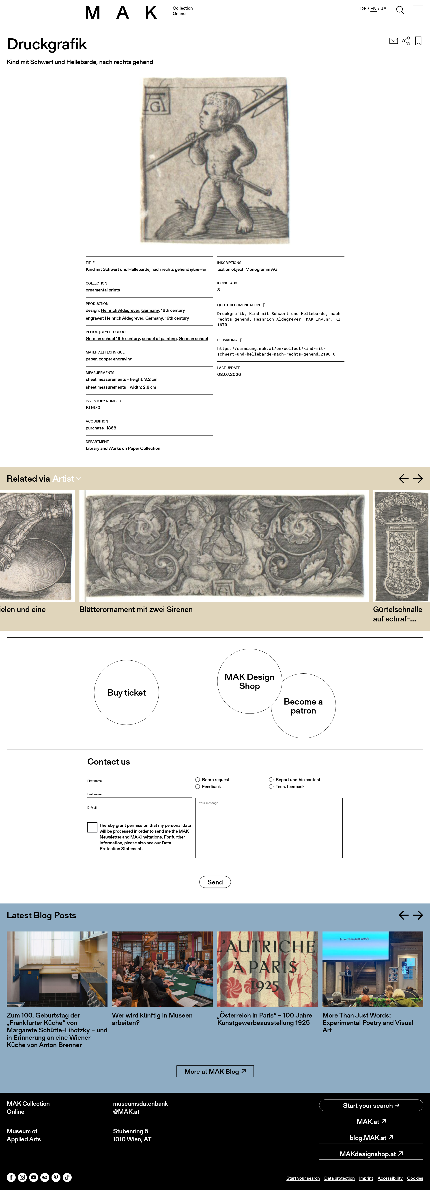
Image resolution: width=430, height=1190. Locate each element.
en (373, 9)
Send (215, 882)
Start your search (368, 1105)
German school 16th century (113, 338)
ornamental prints (103, 290)
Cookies (415, 1178)
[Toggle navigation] (418, 10)
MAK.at (368, 1121)
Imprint (366, 1178)
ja (384, 8)
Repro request (216, 779)
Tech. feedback (290, 786)
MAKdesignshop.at (368, 1153)
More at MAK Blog (212, 1071)
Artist (63, 478)
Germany (150, 310)
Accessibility (390, 1178)
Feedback (211, 786)
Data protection (339, 1178)
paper (91, 359)
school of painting (159, 338)
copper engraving (115, 359)
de (363, 8)
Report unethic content (298, 779)
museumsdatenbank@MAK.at (140, 1107)
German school (193, 338)
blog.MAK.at (368, 1137)
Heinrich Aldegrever (120, 310)
